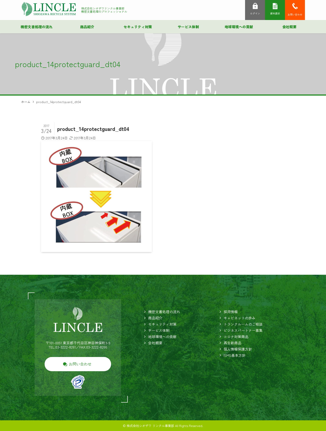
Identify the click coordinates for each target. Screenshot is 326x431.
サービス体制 (158, 330)
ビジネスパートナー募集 (243, 330)
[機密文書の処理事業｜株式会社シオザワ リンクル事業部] (49, 9)
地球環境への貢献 (162, 336)
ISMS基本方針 (234, 355)
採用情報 (231, 311)
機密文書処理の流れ (164, 311)
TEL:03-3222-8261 (62, 347)
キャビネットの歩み (239, 318)
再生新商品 (232, 342)
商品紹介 (155, 318)
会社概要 (155, 342)
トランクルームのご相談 (243, 324)
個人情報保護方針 (238, 349)
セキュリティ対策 (162, 324)
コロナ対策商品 (236, 336)
